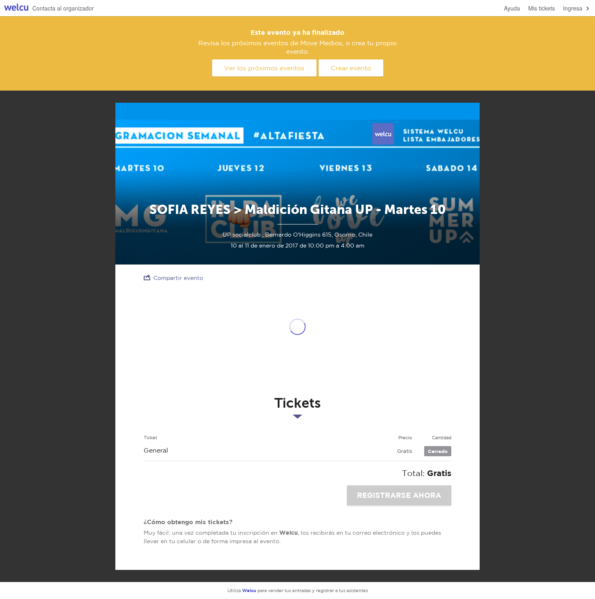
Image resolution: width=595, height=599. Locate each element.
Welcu (16, 8)
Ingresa (572, 8)
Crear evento (351, 68)
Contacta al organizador (63, 8)
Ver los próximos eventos (264, 68)
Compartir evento (178, 278)
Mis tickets (541, 8)
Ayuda (512, 8)
